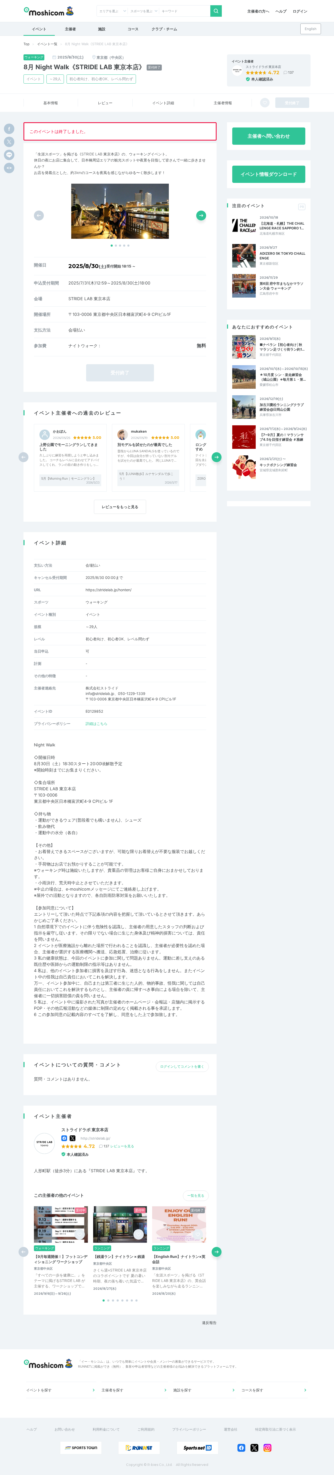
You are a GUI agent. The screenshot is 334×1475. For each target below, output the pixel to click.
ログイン (300, 11)
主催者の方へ (258, 11)
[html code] (9, 168)
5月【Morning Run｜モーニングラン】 (68, 478)
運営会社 (230, 1429)
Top (26, 44)
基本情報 (50, 103)
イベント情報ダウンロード (269, 174)
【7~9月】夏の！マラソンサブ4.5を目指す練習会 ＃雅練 (282, 437)
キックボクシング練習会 (278, 465)
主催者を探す (112, 1390)
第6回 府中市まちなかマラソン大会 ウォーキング (281, 285)
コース (133, 29)
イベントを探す (39, 1390)
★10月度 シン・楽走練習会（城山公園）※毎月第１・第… (283, 377)
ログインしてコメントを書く (182, 1066)
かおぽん (60, 431)
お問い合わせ (65, 1429)
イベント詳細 (163, 103)
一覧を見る (195, 1195)
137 (291, 72)
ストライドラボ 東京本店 (263, 67)
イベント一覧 (47, 44)
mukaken (139, 431)
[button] (112, 246)
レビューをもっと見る (120, 506)
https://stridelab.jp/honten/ (109, 590)
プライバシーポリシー (189, 1429)
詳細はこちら (97, 723)
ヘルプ (281, 11)
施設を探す (182, 1390)
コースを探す (252, 1390)
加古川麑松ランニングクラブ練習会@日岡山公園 (282, 407)
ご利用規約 (146, 1429)
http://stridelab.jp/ (95, 1138)
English (311, 29)
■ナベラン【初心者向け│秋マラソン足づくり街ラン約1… (282, 346)
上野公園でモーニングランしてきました (68, 446)
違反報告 (209, 1322)
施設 (101, 29)
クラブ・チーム (164, 29)
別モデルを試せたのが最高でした (144, 444)
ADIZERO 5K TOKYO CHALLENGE (282, 255)
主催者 (70, 29)
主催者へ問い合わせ (269, 136)
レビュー (105, 103)
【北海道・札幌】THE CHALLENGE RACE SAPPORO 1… (282, 225)
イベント (39, 29)
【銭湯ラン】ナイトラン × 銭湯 (119, 1256)
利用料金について (106, 1429)
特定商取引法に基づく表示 (275, 1429)
